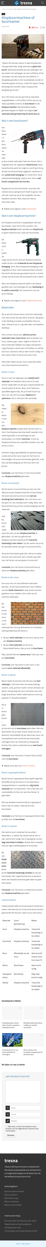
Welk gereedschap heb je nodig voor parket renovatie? (32, 1025)
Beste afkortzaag (11, 1198)
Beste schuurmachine (13, 1205)
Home (11, 9)
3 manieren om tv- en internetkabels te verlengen (10, 1052)
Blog (15, 9)
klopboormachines (34, 300)
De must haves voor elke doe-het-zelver (20, 1221)
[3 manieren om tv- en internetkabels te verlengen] (12, 1034)
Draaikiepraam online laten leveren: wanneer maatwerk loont (10, 1025)
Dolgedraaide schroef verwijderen (17, 1224)
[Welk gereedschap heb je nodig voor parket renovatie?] (33, 1007)
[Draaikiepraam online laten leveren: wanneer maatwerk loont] (12, 1007)
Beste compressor (11, 1201)
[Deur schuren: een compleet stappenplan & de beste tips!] (33, 1034)
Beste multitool (10, 1195)
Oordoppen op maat (12, 1227)
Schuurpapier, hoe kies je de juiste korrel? (21, 1231)
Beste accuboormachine (14, 1191)
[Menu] (2, 3)
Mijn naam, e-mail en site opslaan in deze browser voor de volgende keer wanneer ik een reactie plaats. (22, 1128)
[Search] (42, 3)
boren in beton (28, 765)
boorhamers (31, 208)
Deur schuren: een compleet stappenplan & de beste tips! (32, 1052)
